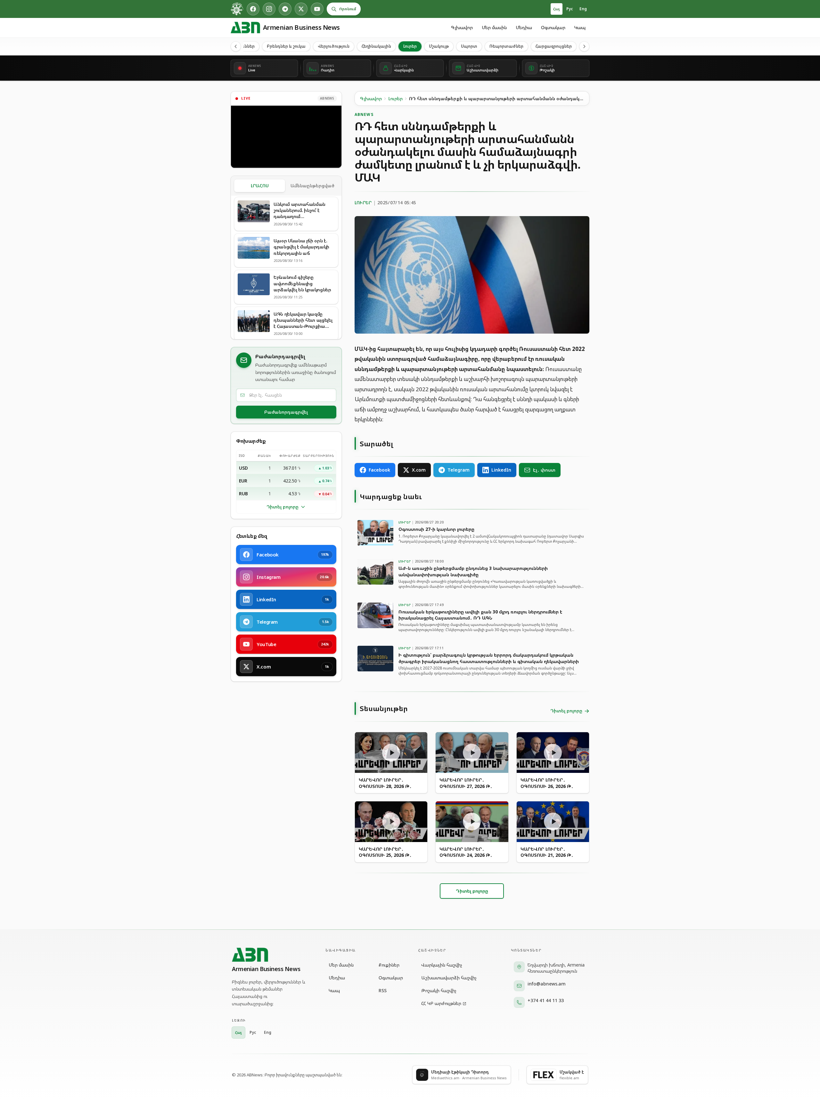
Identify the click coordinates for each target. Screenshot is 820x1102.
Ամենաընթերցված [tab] (312, 185)
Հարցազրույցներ (554, 46)
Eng (583, 9)
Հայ (556, 9)
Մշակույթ (439, 46)
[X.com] (301, 9)
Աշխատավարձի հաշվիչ (449, 978)
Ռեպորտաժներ (506, 46)
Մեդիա (524, 27)
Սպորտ (469, 46)
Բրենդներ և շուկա (286, 46)
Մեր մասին (494, 27)
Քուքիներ (389, 965)
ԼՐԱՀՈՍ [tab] (260, 185)
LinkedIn (501, 470)
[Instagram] (269, 9)
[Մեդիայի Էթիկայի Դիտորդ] (237, 9)
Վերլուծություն (333, 46)
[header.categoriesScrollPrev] (236, 46)
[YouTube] (317, 9)
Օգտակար (553, 27)
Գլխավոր (462, 27)
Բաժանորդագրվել (286, 412)
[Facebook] (253, 9)
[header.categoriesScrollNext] (584, 46)
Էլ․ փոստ (544, 470)
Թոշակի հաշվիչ (438, 990)
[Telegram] (285, 9)
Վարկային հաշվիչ (441, 965)
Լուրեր (410, 46)
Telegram (458, 470)
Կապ (580, 27)
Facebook (379, 470)
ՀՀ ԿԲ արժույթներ (441, 1003)
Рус (569, 9)
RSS (383, 990)
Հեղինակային (376, 46)
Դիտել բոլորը (282, 507)
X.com (419, 470)
